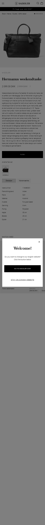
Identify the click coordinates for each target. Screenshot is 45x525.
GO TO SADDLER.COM (22, 268)
